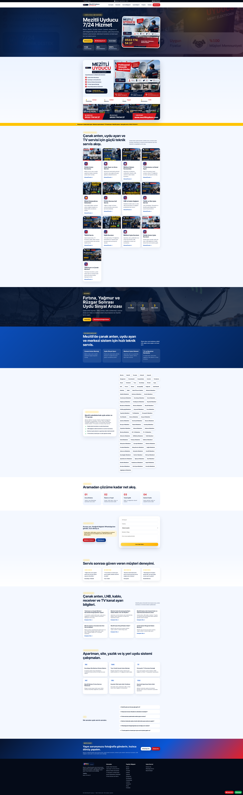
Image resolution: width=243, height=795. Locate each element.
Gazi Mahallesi (150, 458)
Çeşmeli (149, 375)
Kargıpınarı (123, 379)
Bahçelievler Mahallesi (138, 447)
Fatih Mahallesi (149, 436)
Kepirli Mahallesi (150, 462)
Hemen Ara (156, 4)
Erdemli (142, 375)
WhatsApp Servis (150, 768)
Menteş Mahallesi (124, 432)
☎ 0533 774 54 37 (156, 1)
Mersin (122, 375)
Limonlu (149, 379)
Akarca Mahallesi (133, 417)
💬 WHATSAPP (117, 116)
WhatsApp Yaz (146, 748)
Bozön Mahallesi (148, 394)
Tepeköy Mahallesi (124, 413)
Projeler (144, 4)
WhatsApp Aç (100, 540)
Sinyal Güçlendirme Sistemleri (113, 774)
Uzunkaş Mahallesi (148, 424)
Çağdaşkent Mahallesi (125, 470)
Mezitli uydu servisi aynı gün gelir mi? (130, 707)
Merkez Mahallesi (137, 405)
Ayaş (154, 382)
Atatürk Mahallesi (124, 394)
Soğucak (148, 386)
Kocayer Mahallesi (124, 424)
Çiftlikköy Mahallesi (138, 436)
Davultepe (141, 382)
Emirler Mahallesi (138, 455)
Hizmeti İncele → (88, 177)
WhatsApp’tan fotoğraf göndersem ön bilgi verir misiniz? (135, 725)
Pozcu (126, 386)
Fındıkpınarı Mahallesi (138, 401)
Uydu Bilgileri (136, 4)
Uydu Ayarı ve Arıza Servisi (112, 768)
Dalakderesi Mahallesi (137, 462)
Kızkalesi (128, 382)
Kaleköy (122, 390)
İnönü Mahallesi (124, 439)
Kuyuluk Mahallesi (151, 401)
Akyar (121, 382)
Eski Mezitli (156, 386)
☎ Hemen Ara (87, 40)
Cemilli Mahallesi (150, 451)
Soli (121, 386)
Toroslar (135, 375)
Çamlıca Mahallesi (124, 420)
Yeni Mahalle (123, 417)
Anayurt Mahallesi (145, 417)
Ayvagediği (140, 386)
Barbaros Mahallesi (136, 394)
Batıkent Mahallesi (149, 428)
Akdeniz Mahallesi (150, 390)
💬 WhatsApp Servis (100, 40)
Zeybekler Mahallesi (125, 428)
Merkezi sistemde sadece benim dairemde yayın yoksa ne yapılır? (137, 721)
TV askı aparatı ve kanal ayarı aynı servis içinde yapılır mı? (135, 730)
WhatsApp (238, 792)
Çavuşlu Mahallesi (138, 443)
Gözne (132, 386)
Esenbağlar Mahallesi (125, 455)
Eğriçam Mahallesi (139, 458)
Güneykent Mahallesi (125, 443)
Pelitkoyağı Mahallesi (125, 409)
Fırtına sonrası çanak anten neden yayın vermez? (133, 716)
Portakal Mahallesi (124, 447)
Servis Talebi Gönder (139, 544)
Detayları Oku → (88, 619)
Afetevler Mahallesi (125, 436)
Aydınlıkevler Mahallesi (126, 458)
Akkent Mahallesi (137, 428)
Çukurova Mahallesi (125, 451)
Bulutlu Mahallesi (124, 462)
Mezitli (128, 375)
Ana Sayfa (110, 4)
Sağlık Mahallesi (151, 447)
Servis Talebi (112, 40)
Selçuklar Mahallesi (138, 451)
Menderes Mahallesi (125, 405)
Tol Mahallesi (135, 413)
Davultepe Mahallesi (139, 398)
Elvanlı (149, 382)
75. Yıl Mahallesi (147, 432)
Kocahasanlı (131, 379)
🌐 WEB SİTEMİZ (146, 116)
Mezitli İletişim (149, 770)
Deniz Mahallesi (151, 398)
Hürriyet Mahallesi (150, 455)
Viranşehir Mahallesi (147, 413)
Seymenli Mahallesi (139, 409)
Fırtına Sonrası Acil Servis (112, 776)
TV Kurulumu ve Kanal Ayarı (112, 772)
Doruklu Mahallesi (150, 466)
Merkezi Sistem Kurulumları (112, 770)
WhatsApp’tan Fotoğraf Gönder (101, 319)
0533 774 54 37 (87, 775)
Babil (128, 390)
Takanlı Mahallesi (136, 424)
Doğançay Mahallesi (125, 401)
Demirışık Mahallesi (137, 420)
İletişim (150, 4)
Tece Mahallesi (150, 409)
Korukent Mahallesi (125, 466)
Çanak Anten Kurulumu (111, 766)
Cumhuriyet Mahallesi (125, 398)
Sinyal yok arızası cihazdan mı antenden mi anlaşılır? (134, 711)
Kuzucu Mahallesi (149, 420)
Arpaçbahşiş (140, 379)
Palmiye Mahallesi (135, 439)
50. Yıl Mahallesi (136, 432)
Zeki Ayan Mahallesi (138, 466)
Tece (135, 382)
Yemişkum (156, 379)
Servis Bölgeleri (127, 4)
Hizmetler (117, 4)
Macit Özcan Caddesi (137, 390)
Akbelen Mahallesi (150, 443)
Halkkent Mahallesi (148, 439)
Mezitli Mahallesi (149, 405)
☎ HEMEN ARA (92, 116)
